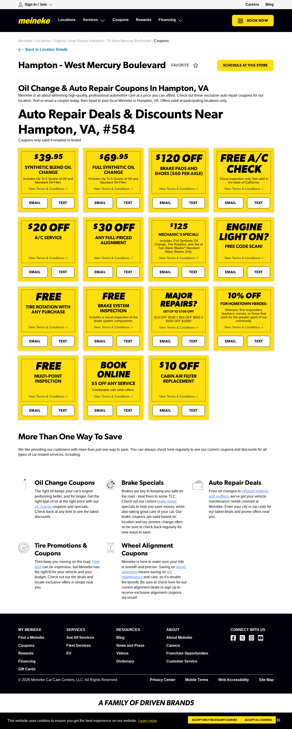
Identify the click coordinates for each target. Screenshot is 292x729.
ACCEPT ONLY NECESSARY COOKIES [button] (214, 719)
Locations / (44, 41)
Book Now (257, 20)
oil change (43, 507)
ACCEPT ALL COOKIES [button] (258, 719)
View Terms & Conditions (46, 189)
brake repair (167, 501)
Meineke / (26, 41)
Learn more (147, 721)
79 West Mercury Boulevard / (130, 41)
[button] (279, 720)
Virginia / (61, 41)
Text (63, 203)
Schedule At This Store (245, 65)
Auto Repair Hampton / (88, 41)
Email (34, 203)
